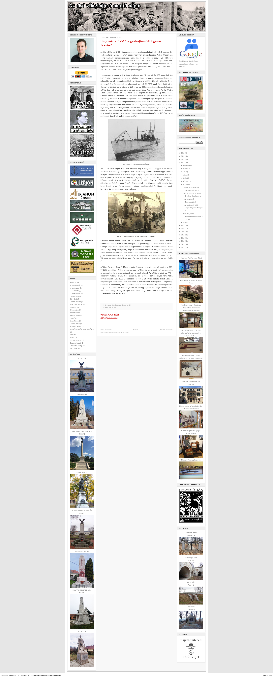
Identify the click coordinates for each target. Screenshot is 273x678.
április (185, 178)
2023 (182, 162)
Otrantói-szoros (75, 302)
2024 (182, 159)
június (185, 172)
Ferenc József (75, 324)
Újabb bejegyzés (106, 329)
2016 (182, 244)
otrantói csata (75, 288)
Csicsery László (75, 343)
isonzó (72, 337)
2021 (182, 228)
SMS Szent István (76, 304)
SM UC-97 (112, 307)
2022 (182, 225)
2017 (182, 241)
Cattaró (72, 318)
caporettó (73, 307)
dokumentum (74, 310)
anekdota (73, 282)
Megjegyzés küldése (109, 318)
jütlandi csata (74, 296)
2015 (182, 247)
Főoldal (135, 329)
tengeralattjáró (75, 285)
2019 (182, 235)
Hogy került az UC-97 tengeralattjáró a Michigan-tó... (193, 208)
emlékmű (73, 335)
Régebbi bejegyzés (166, 329)
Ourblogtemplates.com (48, 675)
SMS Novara (74, 291)
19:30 (129, 305)
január (185, 222)
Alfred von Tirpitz (76, 340)
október (185, 169)
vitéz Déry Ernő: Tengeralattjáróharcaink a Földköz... (192, 216)
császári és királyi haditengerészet (82, 329)
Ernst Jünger (74, 321)
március (185, 181)
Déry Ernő (73, 299)
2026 (182, 153)
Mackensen (74, 348)
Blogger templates (9, 675)
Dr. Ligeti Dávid (75, 293)
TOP (270, 675)
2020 (182, 232)
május (185, 175)
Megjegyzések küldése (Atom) (119, 332)
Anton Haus (74, 313)
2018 (182, 238)
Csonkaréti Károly (76, 346)
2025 (182, 156)
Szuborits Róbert (76, 326)
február (185, 184)
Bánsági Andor (75, 315)
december (186, 165)
